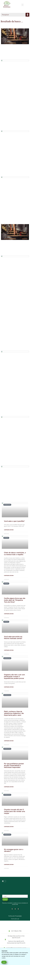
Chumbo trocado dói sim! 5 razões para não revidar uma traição (14, 811)
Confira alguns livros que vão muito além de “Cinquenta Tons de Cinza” (14, 600)
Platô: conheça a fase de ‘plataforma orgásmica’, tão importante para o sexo (14, 713)
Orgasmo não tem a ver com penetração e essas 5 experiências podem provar (14, 676)
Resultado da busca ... (12, 21)
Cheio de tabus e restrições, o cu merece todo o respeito (15, 553)
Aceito (4, 962)
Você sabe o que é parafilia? (14, 521)
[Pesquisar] (27, 15)
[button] (22, 5)
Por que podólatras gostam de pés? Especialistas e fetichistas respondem (14, 765)
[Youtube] (15, 909)
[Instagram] (12, 909)
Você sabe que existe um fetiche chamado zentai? (13, 637)
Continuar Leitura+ (9, 529)
